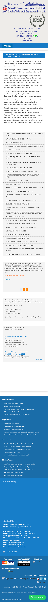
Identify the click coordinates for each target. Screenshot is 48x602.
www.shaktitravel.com (18, 547)
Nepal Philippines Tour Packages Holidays (21, 220)
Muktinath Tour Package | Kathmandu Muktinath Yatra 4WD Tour (21, 432)
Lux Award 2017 (24, 559)
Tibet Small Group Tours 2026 (12, 452)
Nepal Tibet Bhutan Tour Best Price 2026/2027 (22, 242)
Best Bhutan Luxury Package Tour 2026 (14, 475)
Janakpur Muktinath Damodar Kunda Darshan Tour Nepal (20, 435)
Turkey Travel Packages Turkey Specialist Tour (24, 213)
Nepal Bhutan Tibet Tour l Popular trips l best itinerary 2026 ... (23, 163)
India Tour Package (13, 184)
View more (40, 359)
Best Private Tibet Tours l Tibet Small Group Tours (22, 176)
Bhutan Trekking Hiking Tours (17, 180)
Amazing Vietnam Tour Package (17, 238)
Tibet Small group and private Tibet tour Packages (17, 449)
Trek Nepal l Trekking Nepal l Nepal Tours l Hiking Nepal (19, 409)
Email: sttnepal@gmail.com (33, 317)
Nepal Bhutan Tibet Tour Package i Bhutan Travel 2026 (18, 469)
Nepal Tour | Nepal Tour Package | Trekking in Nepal (23, 158)
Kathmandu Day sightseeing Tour (18, 139)
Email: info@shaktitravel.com (14, 317)
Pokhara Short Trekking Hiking (12, 412)
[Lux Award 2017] (24, 563)
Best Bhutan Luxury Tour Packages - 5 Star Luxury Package (19, 464)
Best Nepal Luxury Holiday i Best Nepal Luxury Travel (23, 196)
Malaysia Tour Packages (15, 216)
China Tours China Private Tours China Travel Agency (23, 208)
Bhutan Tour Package (14, 150)
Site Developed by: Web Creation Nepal (12, 599)
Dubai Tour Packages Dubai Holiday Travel (22, 224)
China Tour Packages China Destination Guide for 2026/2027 (24, 250)
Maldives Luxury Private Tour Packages (21, 227)
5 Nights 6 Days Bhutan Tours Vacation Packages (17, 467)
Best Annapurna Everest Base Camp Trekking (23, 254)
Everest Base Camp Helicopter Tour (19, 191)
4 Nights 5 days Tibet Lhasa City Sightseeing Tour (17, 446)
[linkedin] (41, 579)
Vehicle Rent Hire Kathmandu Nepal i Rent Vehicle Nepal (24, 134)
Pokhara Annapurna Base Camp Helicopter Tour (17, 414)
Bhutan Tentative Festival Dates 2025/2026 (21, 200)
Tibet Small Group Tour (14, 142)
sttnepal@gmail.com (15, 544)
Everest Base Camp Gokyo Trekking (13, 403)
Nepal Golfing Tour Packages (11, 423)
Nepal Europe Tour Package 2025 (18, 234)
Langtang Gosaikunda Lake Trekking (14, 426)
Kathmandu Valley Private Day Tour (19, 168)
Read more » (8, 279)
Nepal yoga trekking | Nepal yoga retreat (21, 171)
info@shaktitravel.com (16, 542)
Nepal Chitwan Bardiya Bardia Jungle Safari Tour (24, 146)
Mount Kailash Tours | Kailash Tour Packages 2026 (24, 188)
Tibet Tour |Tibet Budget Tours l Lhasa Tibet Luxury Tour (19, 444)
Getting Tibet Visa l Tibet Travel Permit (20, 245)
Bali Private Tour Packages (16, 231)
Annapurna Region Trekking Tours (13, 406)
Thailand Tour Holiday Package (17, 204)
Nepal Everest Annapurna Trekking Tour (21, 153)
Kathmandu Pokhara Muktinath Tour (14, 429)
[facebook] (41, 582)
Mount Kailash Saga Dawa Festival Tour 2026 (16, 455)
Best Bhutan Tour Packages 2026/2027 (14, 472)
